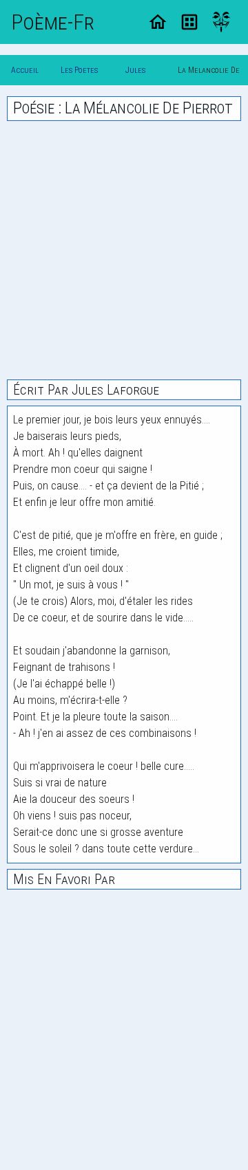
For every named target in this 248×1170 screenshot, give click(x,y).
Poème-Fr (52, 22)
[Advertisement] (124, 250)
